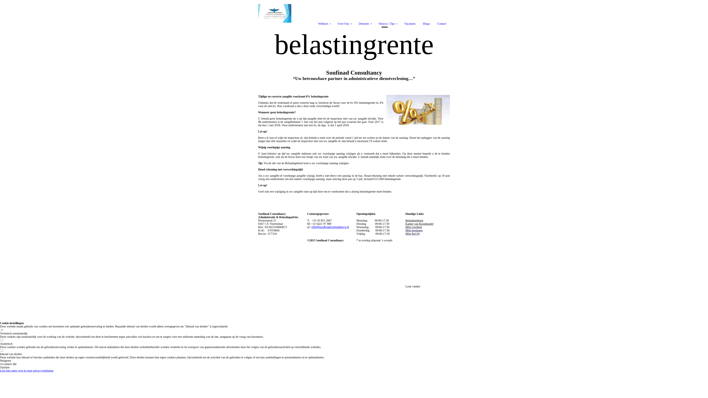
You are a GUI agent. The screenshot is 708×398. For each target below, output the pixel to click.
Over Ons (343, 23)
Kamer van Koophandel (419, 223)
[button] (162, 360)
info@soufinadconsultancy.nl (330, 227)
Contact (441, 23)
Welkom (323, 23)
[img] (354, 57)
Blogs (426, 23)
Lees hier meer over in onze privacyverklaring (26, 370)
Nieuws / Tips (387, 23)
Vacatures (410, 23)
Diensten (364, 23)
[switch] (2, 330)
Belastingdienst (414, 220)
